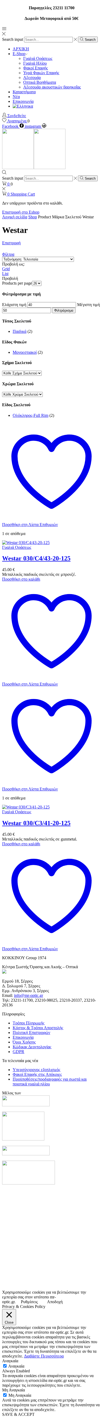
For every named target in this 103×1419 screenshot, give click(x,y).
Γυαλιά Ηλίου (35, 63)
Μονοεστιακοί (25, 352)
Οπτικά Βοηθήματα (39, 82)
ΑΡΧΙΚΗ (21, 49)
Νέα (16, 96)
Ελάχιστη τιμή (14, 304)
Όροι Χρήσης (24, 1042)
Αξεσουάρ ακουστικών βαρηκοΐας (52, 87)
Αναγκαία (16, 1366)
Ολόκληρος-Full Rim (30, 415)
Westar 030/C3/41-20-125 (36, 823)
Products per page (17, 283)
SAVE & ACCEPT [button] (18, 1414)
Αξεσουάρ (32, 77)
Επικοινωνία (23, 101)
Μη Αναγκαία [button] (13, 1390)
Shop (32, 217)
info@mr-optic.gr (28, 995)
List (5, 273)
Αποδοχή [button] (55, 1301)
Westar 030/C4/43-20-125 (36, 558)
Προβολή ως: (13, 264)
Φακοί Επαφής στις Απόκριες (37, 1074)
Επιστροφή (11, 243)
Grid (6, 269)
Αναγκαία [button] (10, 1361)
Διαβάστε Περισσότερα (44, 1356)
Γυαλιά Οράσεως (37, 58)
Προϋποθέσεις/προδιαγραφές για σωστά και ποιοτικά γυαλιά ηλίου (50, 1081)
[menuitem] (23, 106)
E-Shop (19, 53)
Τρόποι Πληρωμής (28, 1023)
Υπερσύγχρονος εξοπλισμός (36, 1069)
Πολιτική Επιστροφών (31, 1032)
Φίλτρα (8, 254)
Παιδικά (19, 331)
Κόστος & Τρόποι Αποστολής (38, 1027)
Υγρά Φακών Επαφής (41, 72)
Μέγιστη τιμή (88, 304)
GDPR (18, 1051)
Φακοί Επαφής (35, 68)
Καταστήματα (24, 92)
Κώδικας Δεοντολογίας (32, 1047)
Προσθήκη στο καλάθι (21, 579)
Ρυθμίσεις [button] (29, 1301)
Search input (12, 39)
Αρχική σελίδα (14, 217)
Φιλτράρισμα (63, 310)
